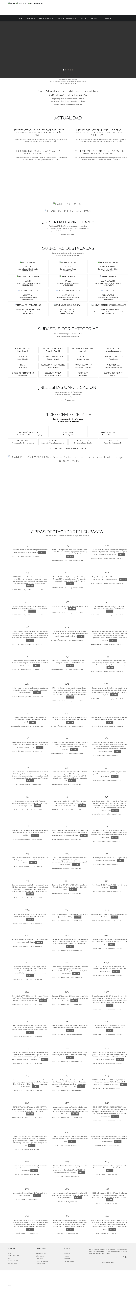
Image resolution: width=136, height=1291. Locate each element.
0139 (67, 738)
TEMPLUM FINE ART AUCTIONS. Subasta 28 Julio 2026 (27, 923)
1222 (107, 627)
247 (106, 797)
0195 (27, 573)
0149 (107, 1075)
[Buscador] (116, 18)
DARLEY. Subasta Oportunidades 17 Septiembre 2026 (106, 755)
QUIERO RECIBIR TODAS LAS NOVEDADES (68, 104)
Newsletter (107, 18)
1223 (67, 627)
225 (106, 881)
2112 (27, 602)
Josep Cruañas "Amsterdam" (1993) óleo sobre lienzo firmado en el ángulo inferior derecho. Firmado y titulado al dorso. (70, 1139)
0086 (27, 910)
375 (66, 767)
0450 (106, 935)
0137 (27, 713)
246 (27, 826)
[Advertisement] (68, 182)
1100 (27, 962)
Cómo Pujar (39, 1258)
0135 (67, 1103)
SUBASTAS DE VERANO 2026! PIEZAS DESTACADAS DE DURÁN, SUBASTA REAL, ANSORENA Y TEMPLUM (98, 132)
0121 (27, 935)
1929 (107, 1189)
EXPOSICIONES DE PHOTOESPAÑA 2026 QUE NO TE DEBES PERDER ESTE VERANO (98, 152)
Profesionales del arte (66, 18)
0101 (107, 713)
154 (106, 826)
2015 (107, 1161)
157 (66, 826)
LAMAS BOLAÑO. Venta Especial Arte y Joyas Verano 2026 (27, 556)
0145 (107, 1103)
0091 (67, 684)
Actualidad (30, 18)
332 (106, 767)
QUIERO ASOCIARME (68, 234)
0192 (27, 545)
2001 (107, 573)
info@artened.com (13, 1255)
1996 (27, 1189)
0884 (67, 962)
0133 (107, 656)
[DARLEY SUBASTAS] (68, 204)
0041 (67, 910)
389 (106, 738)
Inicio (20, 18)
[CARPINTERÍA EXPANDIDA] (68, 460)
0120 (107, 910)
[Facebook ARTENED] (36, 3)
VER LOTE (42, 552)
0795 (67, 935)
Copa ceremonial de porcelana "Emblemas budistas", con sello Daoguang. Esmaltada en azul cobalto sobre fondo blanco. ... (30, 860)
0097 (67, 713)
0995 (106, 992)
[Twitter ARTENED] (22, 3)
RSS (125, 1258)
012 (27, 1132)
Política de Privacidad (42, 1261)
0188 (107, 545)
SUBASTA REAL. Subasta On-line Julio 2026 (27, 1149)
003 (67, 1161)
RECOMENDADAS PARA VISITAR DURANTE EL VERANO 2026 (38, 152)
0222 (67, 1048)
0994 (106, 962)
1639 (107, 1216)
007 (106, 1132)
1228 (27, 627)
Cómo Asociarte (40, 1256)
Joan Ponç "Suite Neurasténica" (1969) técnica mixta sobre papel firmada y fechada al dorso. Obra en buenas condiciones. (30, 1168)
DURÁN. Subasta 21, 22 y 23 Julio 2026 (106, 1174)
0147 (27, 1103)
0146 (107, 1048)
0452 (67, 1075)
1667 (67, 1216)
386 (27, 767)
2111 (106, 602)
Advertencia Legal (41, 1253)
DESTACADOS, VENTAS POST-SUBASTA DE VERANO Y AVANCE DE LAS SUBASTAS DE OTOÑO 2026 (39, 132)
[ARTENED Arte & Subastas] (12, 3)
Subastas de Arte (46, 18)
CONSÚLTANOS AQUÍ (68, 400)
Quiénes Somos (40, 1263)
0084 (27, 656)
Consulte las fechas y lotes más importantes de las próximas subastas (68, 81)
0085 (27, 684)
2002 (67, 573)
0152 (107, 1021)
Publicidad (67, 1258)
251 (67, 797)
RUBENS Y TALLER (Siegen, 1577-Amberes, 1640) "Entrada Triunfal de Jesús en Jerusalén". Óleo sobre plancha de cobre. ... (109, 969)
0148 (27, 992)
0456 (67, 992)
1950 (67, 1189)
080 (107, 853)
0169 (27, 1048)
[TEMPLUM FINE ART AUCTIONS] (68, 211)
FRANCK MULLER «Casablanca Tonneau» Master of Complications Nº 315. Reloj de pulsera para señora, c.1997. (30, 720)
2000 (67, 602)
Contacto (95, 18)
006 (27, 1161)
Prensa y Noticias (69, 1261)
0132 (67, 656)
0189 (67, 545)
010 (66, 1132)
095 (67, 853)
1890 (27, 1216)
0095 (106, 684)
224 (66, 881)
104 (27, 853)
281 (27, 797)
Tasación (83, 18)
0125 (27, 1075)
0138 (27, 738)
